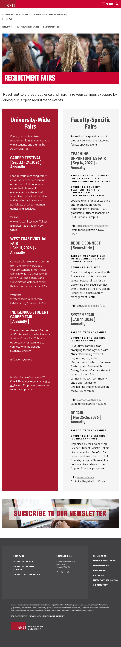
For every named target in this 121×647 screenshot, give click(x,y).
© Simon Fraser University (53, 616)
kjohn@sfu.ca (24, 359)
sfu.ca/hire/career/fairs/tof (93, 226)
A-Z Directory (100, 585)
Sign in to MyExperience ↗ (26, 574)
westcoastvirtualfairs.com (26, 299)
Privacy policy (35, 616)
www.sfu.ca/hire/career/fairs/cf (29, 221)
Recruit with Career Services (26, 27)
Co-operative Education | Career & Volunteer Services (34, 14)
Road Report (99, 570)
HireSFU (8, 19)
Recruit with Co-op (23, 561)
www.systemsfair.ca (89, 399)
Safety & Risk (100, 555)
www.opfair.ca (85, 477)
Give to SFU (98, 575)
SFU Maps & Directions (104, 560)
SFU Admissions (101, 565)
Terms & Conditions (19, 616)
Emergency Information (105, 580)
